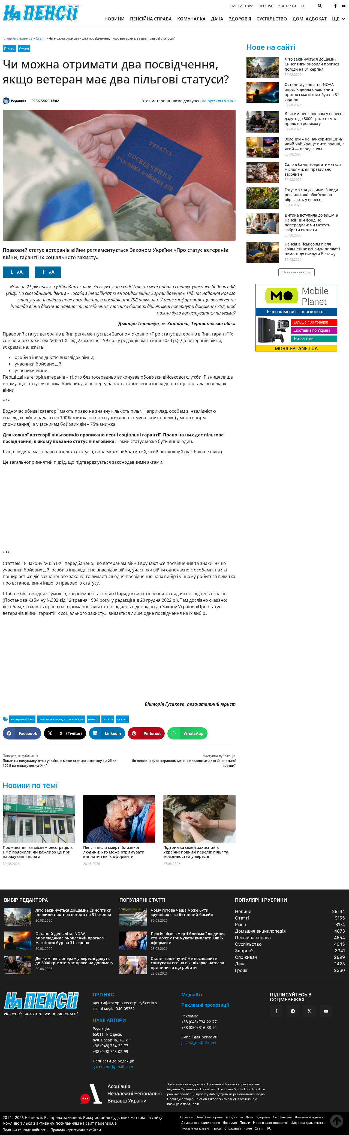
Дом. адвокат (310, 19)
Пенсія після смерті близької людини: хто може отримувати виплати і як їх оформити (114, 852)
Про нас (266, 6)
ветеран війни (22, 719)
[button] (22, 733)
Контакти (287, 6)
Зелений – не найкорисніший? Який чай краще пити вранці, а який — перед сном (315, 143)
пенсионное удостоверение (61, 719)
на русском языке (219, 100)
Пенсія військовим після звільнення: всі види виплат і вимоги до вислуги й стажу (312, 248)
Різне (247, 1128)
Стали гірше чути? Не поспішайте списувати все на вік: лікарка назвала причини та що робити (187, 963)
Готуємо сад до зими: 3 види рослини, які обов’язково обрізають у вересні (311, 194)
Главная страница (17, 38)
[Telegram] (293, 1011)
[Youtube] (343, 6)
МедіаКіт (192, 995)
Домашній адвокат (310, 1117)
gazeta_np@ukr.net (198, 1042)
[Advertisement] (119, 507)
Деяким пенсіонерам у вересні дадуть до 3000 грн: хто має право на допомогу (314, 118)
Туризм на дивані (195, 1128)
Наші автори (242, 6)
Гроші (217, 1128)
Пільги (9, 48)
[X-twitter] (309, 1011)
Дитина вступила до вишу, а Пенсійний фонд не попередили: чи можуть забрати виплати (311, 222)
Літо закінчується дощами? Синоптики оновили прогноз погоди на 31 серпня (312, 63)
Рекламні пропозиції (205, 1005)
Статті (41, 38)
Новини (114, 19)
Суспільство (272, 19)
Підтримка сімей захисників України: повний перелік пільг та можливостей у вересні (195, 852)
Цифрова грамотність (307, 1122)
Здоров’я (240, 19)
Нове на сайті (270, 47)
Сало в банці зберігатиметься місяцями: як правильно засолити (313, 169)
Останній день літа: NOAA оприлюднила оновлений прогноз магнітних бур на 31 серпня (312, 92)
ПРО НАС (103, 995)
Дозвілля (230, 1122)
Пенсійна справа (151, 19)
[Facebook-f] (335, 6)
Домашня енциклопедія (200, 1122)
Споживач (232, 1128)
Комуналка (191, 19)
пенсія (93, 719)
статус (122, 719)
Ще (335, 19)
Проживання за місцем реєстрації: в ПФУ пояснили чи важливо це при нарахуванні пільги (38, 852)
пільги (108, 719)
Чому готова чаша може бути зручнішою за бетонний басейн (182, 912)
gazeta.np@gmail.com (113, 1066)
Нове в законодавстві (270, 1122)
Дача (217, 19)
